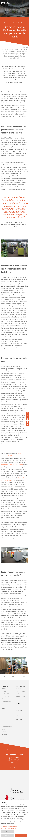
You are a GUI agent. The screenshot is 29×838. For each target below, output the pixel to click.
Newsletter (18, 719)
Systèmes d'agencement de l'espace (6, 701)
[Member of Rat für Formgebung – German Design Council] (14, 791)
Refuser (7, 835)
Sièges (4, 691)
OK (21, 835)
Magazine (18, 715)
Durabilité (4, 734)
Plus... (7, 832)
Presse (4, 731)
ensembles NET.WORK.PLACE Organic (12, 465)
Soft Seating (5, 696)
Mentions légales (11, 828)
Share (26, 47)
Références (19, 710)
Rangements (5, 694)
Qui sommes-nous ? (7, 726)
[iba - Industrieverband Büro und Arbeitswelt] (14, 798)
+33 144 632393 (14, 757)
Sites (3, 729)
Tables (4, 688)
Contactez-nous (14, 759)
